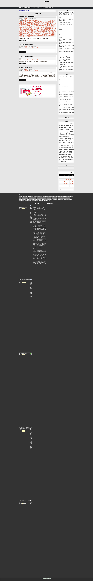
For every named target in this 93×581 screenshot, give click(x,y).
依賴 (31, 22)
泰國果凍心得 (36, 30)
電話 (41, 35)
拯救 (26, 28)
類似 (48, 35)
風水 (47, 200)
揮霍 (30, 28)
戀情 (49, 27)
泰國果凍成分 (41, 30)
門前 (25, 35)
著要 (25, 33)
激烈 (21, 31)
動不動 (40, 23)
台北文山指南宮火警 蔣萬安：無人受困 (65, 24)
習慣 (34, 32)
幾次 (51, 26)
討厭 (52, 33)
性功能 (69, 196)
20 (66, 183)
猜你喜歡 (46, 7)
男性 (55, 31)
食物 (53, 35)
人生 (46, 21)
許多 (54, 33)
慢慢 (43, 27)
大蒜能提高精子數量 (62, 64)
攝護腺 (20, 198)
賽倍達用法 (64, 157)
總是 (33, 32)
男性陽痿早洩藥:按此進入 (24, 11)
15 (70, 181)
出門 (23, 23)
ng (32, 20)
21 (68, 183)
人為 (44, 21)
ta (37, 20)
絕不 (27, 32)
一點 (54, 20)
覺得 (41, 33)
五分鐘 (35, 21)
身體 (35, 200)
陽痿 (40, 200)
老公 (36, 32)
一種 (21, 196)
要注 (36, 33)
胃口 (47, 32)
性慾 (72, 196)
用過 (49, 31)
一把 (46, 20)
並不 (21, 21)
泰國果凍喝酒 (60, 198)
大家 (40, 24)
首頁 (20, 7)
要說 (39, 33)
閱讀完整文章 (22, 40)
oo (33, 20)
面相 (44, 200)
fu (29, 20)
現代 (38, 31)
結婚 (21, 32)
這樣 (37, 200)
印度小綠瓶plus (63, 133)
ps (36, 20)
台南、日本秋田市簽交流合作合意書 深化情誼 (66, 107)
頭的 (44, 35)
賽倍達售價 (62, 155)
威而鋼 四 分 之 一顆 (33, 25)
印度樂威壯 (67, 133)
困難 (22, 24)
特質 (31, 31)
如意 (27, 25)
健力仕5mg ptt (66, 125)
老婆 (38, 32)
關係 (31, 35)
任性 (21, 22)
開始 (27, 35)
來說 (29, 22)
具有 (52, 22)
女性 (51, 24)
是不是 (39, 28)
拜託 (24, 28)
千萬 (48, 23)
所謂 (54, 27)
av (24, 20)
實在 (23, 26)
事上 (27, 21)
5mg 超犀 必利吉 (36, 203)
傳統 (43, 22)
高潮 (27, 36)
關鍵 (33, 35)
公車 (49, 22)
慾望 (45, 27)
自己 (51, 32)
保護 (38, 22)
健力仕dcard (67, 127)
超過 (36, 34)
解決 (47, 33)
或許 (51, 27)
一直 (50, 20)
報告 (33, 24)
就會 (33, 26)
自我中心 (20, 33)
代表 (53, 21)
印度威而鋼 (29, 7)
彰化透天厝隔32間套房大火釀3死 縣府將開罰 (66, 81)
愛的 (36, 27)
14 (68, 181)
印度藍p (62, 134)
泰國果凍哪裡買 (42, 29)
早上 (35, 28)
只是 (55, 23)
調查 (25, 34)
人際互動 (42, 7)
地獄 (29, 24)
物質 (27, 31)
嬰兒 (54, 25)
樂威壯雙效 (67, 142)
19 (64, 183)
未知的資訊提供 (66, 117)
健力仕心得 (65, 129)
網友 (31, 32)
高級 (29, 36)
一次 (48, 20)
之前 (23, 21)
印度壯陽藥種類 (24, 7)
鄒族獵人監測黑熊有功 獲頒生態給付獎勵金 (66, 76)
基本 (31, 24)
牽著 (33, 31)
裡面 (32, 33)
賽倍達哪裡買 (68, 152)
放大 (31, 28)
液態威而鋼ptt (21, 200)
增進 (35, 24)
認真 (21, 34)
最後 (47, 28)
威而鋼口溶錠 (39, 25)
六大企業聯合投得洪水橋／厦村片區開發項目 (66, 62)
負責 (31, 34)
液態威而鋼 (70, 199)
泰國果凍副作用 (32, 29)
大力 (37, 24)
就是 (31, 26)
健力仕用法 (61, 131)
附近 (37, 35)
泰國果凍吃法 (37, 29)
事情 (31, 21)
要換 (34, 33)
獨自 (34, 31)
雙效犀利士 (63, 162)
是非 (41, 28)
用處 (47, 31)
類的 (50, 35)
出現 (21, 23)
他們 (50, 21)
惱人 (23, 27)
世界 (20, 21)
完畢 (20, 26)
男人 (51, 31)
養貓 (20, 36)
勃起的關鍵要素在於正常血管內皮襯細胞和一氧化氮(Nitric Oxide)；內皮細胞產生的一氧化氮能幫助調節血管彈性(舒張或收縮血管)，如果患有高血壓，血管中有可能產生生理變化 (39, 224)
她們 (25, 25)
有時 (52, 28)
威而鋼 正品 (61, 136)
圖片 (24, 24)
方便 (33, 28)
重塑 (20, 35)
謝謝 (29, 34)
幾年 (49, 26)
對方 (25, 26)
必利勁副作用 (67, 138)
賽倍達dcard (68, 150)
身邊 (42, 34)
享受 (39, 21)
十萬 (46, 23)
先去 (47, 22)
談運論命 (38, 7)
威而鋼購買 (67, 136)
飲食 (49, 200)
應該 (47, 27)
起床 (34, 34)
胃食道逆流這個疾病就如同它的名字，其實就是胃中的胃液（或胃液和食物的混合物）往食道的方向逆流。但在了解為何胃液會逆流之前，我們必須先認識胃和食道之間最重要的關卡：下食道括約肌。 (39, 253)
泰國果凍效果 (45, 30)
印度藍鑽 (64, 134)
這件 (53, 34)
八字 (23, 196)
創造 (33, 23)
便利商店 (33, 22)
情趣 (21, 27)
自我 (53, 32)
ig (30, 20)
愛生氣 (34, 27)
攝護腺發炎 (24, 198)
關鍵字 (35, 35)
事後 (29, 21)
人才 (42, 21)
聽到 (45, 32)
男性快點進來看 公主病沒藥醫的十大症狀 (29, 16)
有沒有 (55, 28)
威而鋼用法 (64, 136)
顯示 (52, 35)
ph (35, 20)
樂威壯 (26, 18)
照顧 (25, 31)
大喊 (38, 24)
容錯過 (37, 70)
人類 (48, 21)
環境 (42, 31)
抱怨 (22, 28)
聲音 (44, 32)
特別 (29, 31)
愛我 (31, 27)
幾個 (47, 26)
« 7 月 (60, 189)
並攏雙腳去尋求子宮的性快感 (63, 31)
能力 (49, 32)
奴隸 (23, 25)
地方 (27, 24)
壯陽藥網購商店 (51, 7)
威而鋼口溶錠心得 (45, 25)
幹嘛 (45, 26)
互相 (33, 21)
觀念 (43, 33)
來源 (25, 22)
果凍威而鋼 (46, 1)
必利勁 (61, 138)
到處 (29, 23)
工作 (38, 26)
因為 (20, 24)
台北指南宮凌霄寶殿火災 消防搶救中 (65, 22)
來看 (27, 22)
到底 (27, 23)
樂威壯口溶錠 (31, 198)
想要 (25, 27)
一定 (44, 20)
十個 (42, 23)
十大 (44, 23)
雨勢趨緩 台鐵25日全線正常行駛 (64, 26)
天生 (44, 24)
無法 (23, 31)
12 (64, 181)
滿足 (54, 30)
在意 (26, 24)
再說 (54, 22)
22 (70, 183)
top (32, 70)
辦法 (50, 34)
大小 (42, 24)
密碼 (21, 26)
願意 (46, 35)
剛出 (31, 23)
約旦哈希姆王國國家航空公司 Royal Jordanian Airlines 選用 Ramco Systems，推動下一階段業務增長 (64, 56)
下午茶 (33, 47)
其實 (51, 22)
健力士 (66, 131)
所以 (52, 27)
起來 (33, 34)
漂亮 (20, 31)
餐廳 (21, 36)
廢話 (55, 26)
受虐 (51, 23)
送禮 (52, 34)
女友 (49, 24)
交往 (37, 21)
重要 (21, 35)
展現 (36, 26)
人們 (41, 21)
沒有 (35, 198)
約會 (20, 32)
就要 (34, 26)
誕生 (23, 34)
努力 (38, 23)
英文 (23, 33)
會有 (49, 28)
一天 (42, 20)
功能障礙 (35, 23)
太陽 (46, 24)
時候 (43, 28)
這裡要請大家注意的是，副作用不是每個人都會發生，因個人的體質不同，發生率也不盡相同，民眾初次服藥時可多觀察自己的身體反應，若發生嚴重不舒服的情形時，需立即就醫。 (39, 217)
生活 (45, 31)
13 (66, 181)
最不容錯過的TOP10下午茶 (25, 67)
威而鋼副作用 (70, 134)
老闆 (40, 32)
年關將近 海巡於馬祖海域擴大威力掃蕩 (65, 99)
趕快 (38, 34)
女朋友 (54, 24)
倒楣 (41, 22)
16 (72, 181)
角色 (45, 33)
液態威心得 (66, 199)
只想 (53, 23)
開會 (29, 35)
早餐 (37, 28)
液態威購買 (50, 30)
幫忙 (44, 26)
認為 (20, 34)
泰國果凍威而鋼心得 (30, 199)
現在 (40, 31)
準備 (52, 30)
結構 (25, 32)
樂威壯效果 (61, 142)
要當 (38, 33)
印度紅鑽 (72, 133)
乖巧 (25, 21)
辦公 (45, 34)
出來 (20, 23)
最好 (45, 28)
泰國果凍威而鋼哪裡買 (22, 30)
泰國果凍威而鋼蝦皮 (30, 30)
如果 (29, 25)
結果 (23, 32)
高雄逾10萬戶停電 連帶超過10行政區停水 (65, 86)
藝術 (27, 33)
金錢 (23, 35)
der (28, 20)
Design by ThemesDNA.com (46, 580)
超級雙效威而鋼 (64, 160)
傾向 (45, 22)
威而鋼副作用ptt (39, 196)
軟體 (44, 34)
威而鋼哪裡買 (50, 25)
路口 (40, 34)
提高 (28, 28)
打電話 (20, 28)
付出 (52, 21)
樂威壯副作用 (68, 140)
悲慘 (20, 27)
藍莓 (35, 47)
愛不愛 (28, 27)
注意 (20, 29)
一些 (41, 20)
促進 (36, 22)
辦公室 (48, 34)
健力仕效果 (70, 129)
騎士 (23, 36)
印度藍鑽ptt (67, 134)
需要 (42, 35)
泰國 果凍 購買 (23, 29)
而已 (42, 32)
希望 (42, 26)
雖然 (39, 35)
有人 (51, 28)
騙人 (25, 36)
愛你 (30, 27)
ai (23, 20)
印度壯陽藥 (46, 574)
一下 (39, 20)
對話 (27, 26)
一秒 (52, 20)
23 (72, 183)
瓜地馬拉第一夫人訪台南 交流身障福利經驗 (66, 94)
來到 (23, 22)
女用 (21, 25)
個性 (39, 22)
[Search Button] (46, 5)
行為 (30, 33)
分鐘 (25, 23)
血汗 (28, 33)
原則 (49, 23)
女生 (20, 25)
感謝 (41, 27)
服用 (27, 198)
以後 (20, 22)
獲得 (36, 31)
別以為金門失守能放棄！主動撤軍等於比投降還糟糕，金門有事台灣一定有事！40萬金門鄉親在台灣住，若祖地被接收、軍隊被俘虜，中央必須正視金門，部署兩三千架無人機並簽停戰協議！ (66, 15)
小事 (29, 26)
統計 (29, 32)
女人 (48, 24)
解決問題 (49, 33)
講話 (27, 34)
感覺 (39, 27)
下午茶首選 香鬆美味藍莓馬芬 (26, 44)
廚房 (53, 26)
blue (26, 20)
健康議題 (34, 7)
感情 (38, 27)
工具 (40, 26)
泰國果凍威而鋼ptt (48, 29)
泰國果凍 (27, 29)
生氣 (44, 31)
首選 (37, 47)
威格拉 (26, 46)
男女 (53, 31)
